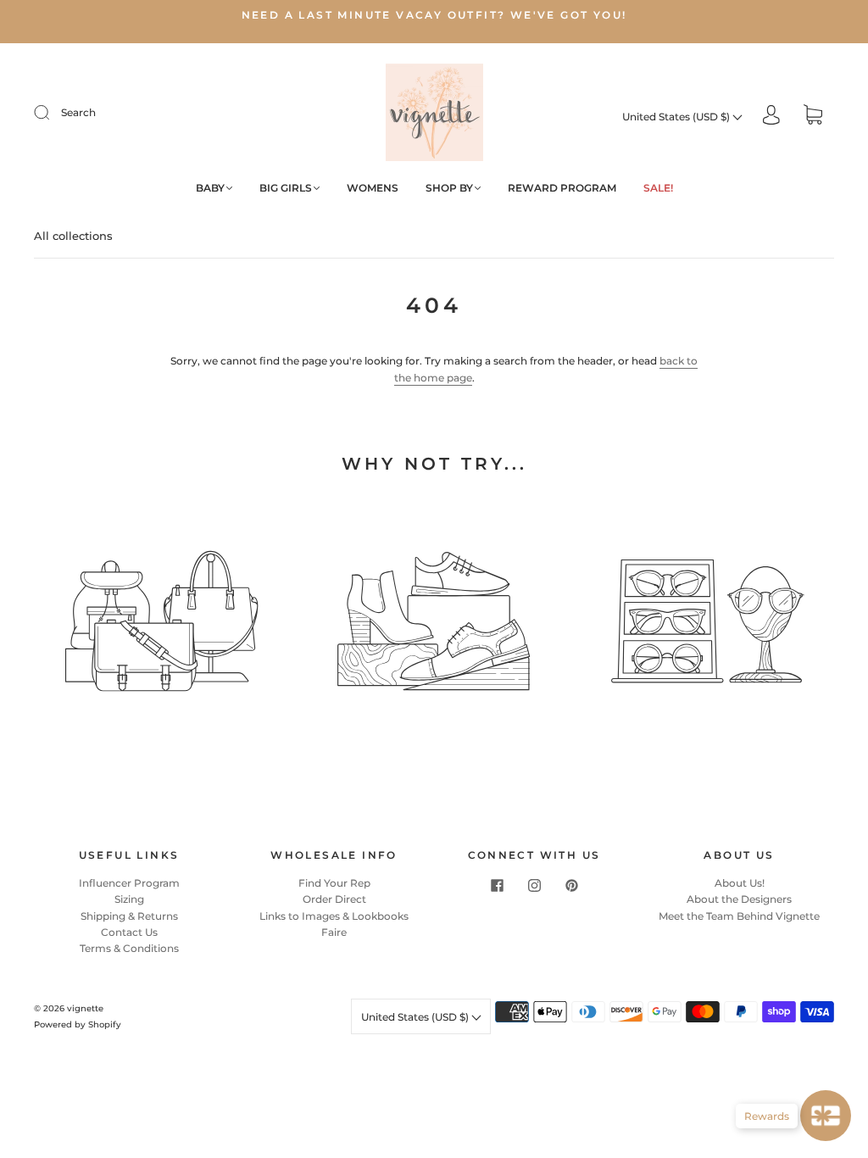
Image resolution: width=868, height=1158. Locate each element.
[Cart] (813, 116)
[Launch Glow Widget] (825, 1115)
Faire (334, 932)
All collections (73, 235)
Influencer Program (129, 883)
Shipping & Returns (129, 916)
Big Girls (285, 187)
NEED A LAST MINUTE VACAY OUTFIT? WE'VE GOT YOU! (434, 14)
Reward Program (562, 187)
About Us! (740, 883)
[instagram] (534, 885)
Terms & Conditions (129, 948)
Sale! (658, 187)
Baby (210, 187)
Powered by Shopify (77, 1024)
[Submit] (52, 112)
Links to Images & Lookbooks (334, 916)
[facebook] (496, 885)
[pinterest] (571, 885)
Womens (372, 187)
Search (78, 112)
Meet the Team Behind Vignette (739, 916)
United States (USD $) (677, 116)
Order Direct (334, 899)
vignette (85, 1008)
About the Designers (739, 899)
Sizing (129, 899)
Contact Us (129, 932)
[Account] (771, 116)
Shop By (449, 187)
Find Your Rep (334, 883)
